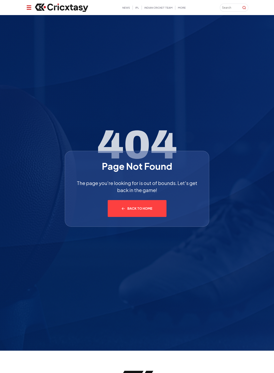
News (126, 7)
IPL (137, 7)
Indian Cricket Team (158, 7)
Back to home (139, 208)
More (182, 7)
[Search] (244, 7)
